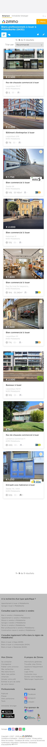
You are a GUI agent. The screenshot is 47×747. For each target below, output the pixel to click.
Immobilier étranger (20, 16)
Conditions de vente (22, 740)
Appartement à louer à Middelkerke (15, 603)
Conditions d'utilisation (9, 738)
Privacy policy (37, 738)
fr (44, 16)
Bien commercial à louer (18, 182)
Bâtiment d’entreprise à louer (20, 132)
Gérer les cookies (7, 740)
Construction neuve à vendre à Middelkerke (18, 630)
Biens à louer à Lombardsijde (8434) (15, 644)
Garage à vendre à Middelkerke (13, 623)
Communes (24, 742)
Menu (43, 21)
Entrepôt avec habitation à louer (20, 485)
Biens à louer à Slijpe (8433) (12, 642)
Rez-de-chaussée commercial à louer (22, 82)
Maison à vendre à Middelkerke (13, 620)
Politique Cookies (25, 738)
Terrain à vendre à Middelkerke (13, 625)
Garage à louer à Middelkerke (12, 606)
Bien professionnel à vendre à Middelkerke (17, 628)
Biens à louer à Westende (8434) (14, 647)
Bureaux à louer (13, 385)
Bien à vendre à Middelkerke (12, 615)
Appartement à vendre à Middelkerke (15, 618)
